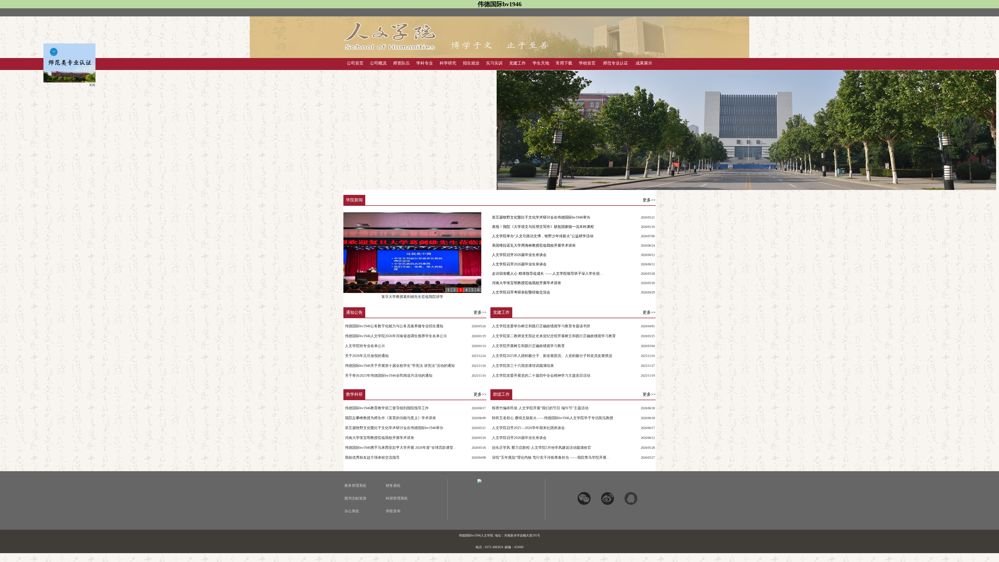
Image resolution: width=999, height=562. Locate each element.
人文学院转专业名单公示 (365, 346)
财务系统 (393, 486)
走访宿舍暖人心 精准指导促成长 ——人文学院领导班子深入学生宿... (547, 274)
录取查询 (393, 511)
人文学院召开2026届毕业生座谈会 (519, 255)
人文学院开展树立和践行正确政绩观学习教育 (528, 346)
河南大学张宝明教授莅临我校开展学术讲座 (526, 283)
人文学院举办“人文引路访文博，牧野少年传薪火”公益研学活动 (542, 236)
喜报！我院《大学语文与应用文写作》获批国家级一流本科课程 (543, 227)
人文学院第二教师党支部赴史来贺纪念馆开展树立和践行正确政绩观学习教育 (554, 336)
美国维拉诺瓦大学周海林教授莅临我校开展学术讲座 (534, 245)
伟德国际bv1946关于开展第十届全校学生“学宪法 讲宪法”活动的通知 (400, 366)
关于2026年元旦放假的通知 (367, 356)
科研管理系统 (397, 498)
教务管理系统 (355, 486)
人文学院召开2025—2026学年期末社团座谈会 (528, 428)
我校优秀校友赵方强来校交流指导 (372, 457)
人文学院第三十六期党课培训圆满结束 (523, 366)
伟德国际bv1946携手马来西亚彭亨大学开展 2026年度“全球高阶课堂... (400, 448)
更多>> (649, 200)
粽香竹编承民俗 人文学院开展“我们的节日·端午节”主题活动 (540, 408)
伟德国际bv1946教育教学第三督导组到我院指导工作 (387, 408)
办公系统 (351, 511)
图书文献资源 (355, 498)
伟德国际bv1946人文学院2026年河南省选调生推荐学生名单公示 (396, 336)
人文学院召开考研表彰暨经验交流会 (521, 292)
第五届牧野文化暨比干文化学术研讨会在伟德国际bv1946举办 (541, 217)
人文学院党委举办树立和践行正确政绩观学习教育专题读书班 (541, 326)
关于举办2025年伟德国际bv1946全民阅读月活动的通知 (388, 376)
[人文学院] (447, 54)
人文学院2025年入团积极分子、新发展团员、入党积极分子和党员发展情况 (552, 356)
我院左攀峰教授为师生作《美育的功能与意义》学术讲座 (390, 418)
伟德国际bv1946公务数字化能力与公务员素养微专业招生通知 (394, 326)
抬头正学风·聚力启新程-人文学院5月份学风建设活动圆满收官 (541, 448)
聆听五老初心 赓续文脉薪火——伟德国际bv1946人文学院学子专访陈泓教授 (552, 418)
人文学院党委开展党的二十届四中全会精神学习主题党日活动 (541, 376)
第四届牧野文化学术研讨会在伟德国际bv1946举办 (412, 297)
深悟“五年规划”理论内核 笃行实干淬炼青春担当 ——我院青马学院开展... (551, 457)
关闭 (110, 103)
